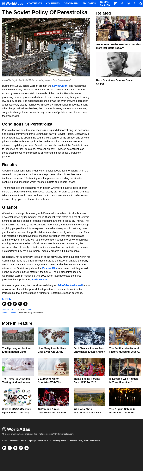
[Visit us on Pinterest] (21, 448)
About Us (42, 441)
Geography (71, 3)
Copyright (32, 441)
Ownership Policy (92, 441)
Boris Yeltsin (39, 279)
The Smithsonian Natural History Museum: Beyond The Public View (124, 352)
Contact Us (14, 441)
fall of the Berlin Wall (70, 285)
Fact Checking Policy (56, 441)
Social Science (105, 3)
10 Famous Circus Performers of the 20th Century (52, 412)
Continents (34, 3)
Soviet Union (59, 85)
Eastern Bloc (50, 268)
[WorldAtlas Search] (140, 3)
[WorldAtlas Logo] (13, 3)
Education (89, 3)
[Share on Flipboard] (4, 304)
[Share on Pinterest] (20, 304)
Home (4, 441)
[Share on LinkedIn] (25, 304)
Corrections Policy (75, 441)
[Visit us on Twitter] (15, 448)
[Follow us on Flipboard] (4, 448)
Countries (53, 3)
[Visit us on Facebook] (10, 448)
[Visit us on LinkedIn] (26, 448)
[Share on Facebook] (9, 304)
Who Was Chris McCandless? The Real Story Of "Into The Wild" (88, 412)
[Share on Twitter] (15, 304)
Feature (29, 309)
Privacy (23, 441)
